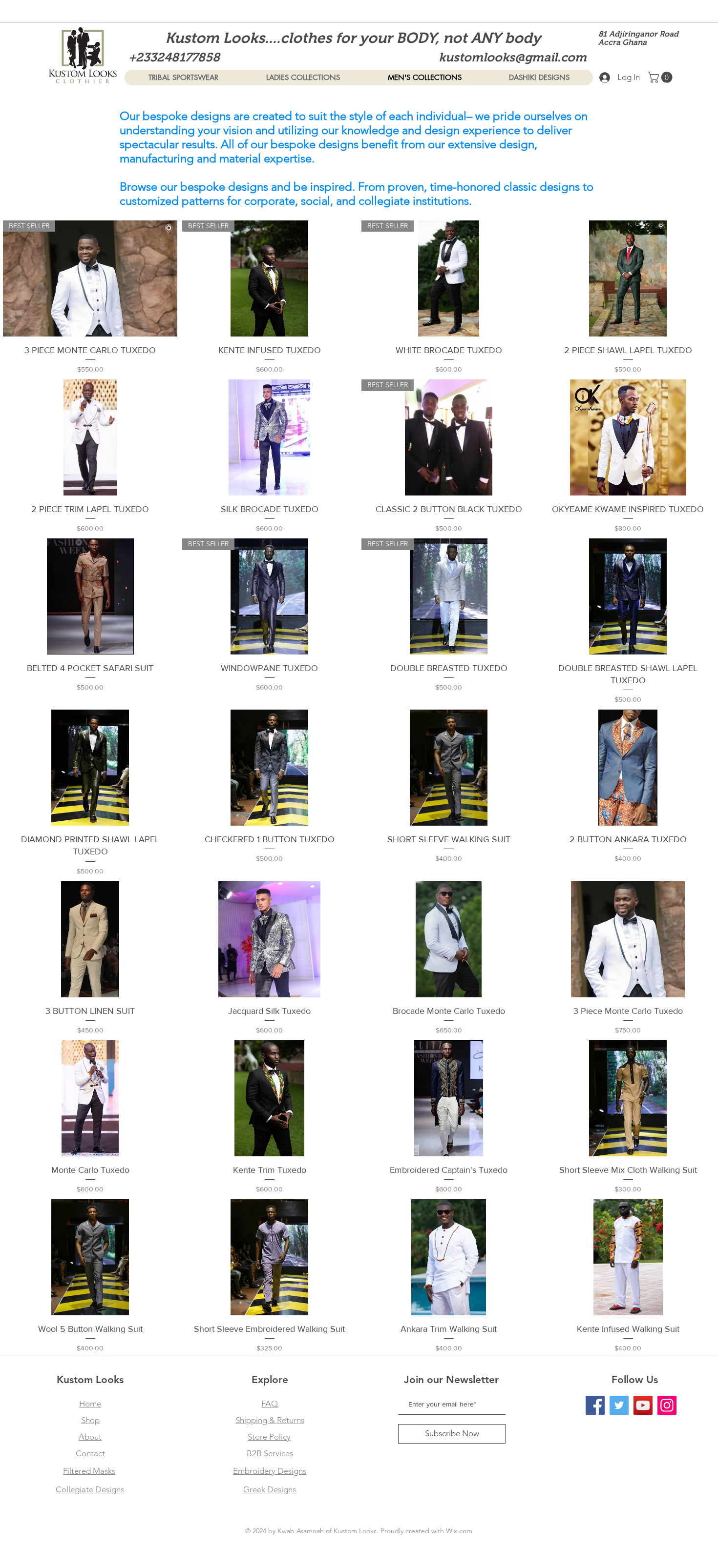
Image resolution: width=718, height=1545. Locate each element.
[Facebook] (595, 1405)
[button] (661, 77)
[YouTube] (643, 1405)
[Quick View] (628, 278)
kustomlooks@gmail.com (513, 57)
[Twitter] (619, 1405)
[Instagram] (666, 1405)
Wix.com (459, 1530)
